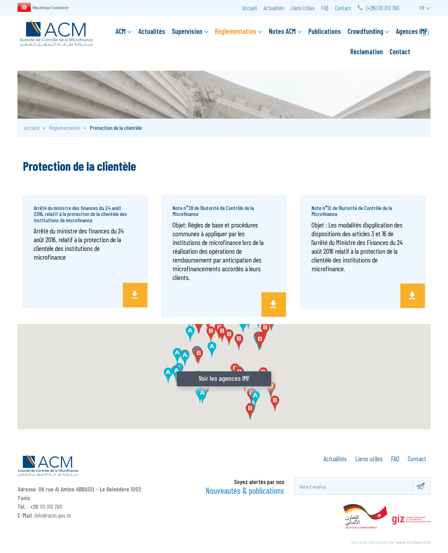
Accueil (249, 7)
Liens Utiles (303, 7)
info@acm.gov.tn (53, 515)
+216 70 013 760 (46, 506)
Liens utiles (369, 458)
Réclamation (366, 51)
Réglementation (235, 31)
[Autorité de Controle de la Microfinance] (56, 32)
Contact (343, 7)
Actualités (274, 7)
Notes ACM (282, 31)
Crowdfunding (365, 31)
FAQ (324, 7)
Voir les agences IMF (224, 378)
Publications (324, 31)
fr (422, 7)
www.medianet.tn (413, 542)
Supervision (187, 31)
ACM (120, 31)
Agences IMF (412, 31)
